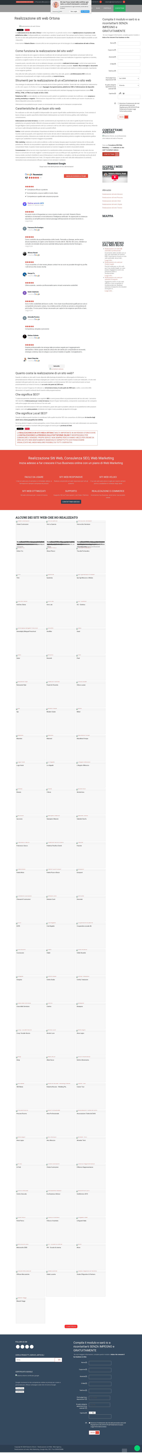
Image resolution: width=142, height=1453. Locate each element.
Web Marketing (102, 458)
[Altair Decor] (50, 1057)
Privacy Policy (19, 1388)
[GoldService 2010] (82, 1191)
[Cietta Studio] (51, 977)
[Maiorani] (49, 736)
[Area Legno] (80, 1030)
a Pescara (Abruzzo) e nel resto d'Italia (47, 2)
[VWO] (60, 11)
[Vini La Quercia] (51, 521)
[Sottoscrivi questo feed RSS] (125, 294)
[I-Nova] (49, 789)
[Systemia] (50, 575)
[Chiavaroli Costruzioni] (23, 896)
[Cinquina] (19, 977)
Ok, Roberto (85, 11)
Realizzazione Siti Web (45, 458)
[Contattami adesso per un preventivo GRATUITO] (56, 369)
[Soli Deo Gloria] (21, 602)
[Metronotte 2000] (22, 1245)
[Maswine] (19, 736)
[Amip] (18, 1057)
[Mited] (79, 709)
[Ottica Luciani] (81, 682)
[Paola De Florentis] (53, 682)
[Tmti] (18, 575)
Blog (98, 8)
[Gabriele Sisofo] (82, 816)
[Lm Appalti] (50, 762)
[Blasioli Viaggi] (21, 1298)
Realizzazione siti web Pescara (112, 197)
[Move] (78, 1245)
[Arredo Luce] (51, 1030)
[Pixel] (78, 655)
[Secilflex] (49, 628)
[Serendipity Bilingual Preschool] (27, 628)
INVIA (121, 117)
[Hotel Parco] (20, 1218)
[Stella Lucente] (51, 1271)
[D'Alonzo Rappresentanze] (85, 1164)
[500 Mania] (20, 1084)
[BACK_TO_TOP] (100, 1450)
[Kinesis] (19, 789)
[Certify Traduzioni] (82, 977)
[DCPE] (18, 923)
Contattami (109, 154)
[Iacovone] (20, 816)
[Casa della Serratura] (23, 1003)
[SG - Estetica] (81, 602)
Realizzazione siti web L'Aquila (112, 204)
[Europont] (80, 870)
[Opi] (18, 709)
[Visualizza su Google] (25, 229)
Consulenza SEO (76, 458)
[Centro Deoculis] (22, 1191)
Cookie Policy (19, 1391)
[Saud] (78, 628)
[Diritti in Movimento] (83, 1057)
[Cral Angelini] (51, 923)
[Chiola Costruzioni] (52, 1164)
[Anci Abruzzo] (51, 1137)
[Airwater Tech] (81, 1137)
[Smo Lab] (50, 602)
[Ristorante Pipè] (22, 682)
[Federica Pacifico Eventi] (54, 843)
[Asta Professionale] (53, 1111)
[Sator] (18, 655)
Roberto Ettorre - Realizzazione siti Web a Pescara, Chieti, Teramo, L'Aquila (27, 8)
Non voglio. (74, 11)
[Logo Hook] (20, 762)
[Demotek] (80, 896)
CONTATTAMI (119, 8)
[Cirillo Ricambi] (81, 950)
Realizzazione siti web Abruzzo (112, 194)
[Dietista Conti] (51, 896)
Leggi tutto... (109, 260)
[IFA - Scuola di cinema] (54, 1245)
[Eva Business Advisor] (53, 1191)
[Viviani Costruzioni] (22, 521)
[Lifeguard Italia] (81, 1218)
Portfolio (107, 8)
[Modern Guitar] (51, 709)
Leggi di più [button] (29, 221)
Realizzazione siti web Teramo (112, 208)
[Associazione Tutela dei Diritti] (86, 1111)
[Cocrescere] (21, 950)
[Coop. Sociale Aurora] (23, 1030)
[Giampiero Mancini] (53, 816)
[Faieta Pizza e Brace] (53, 870)
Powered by (55, 11)
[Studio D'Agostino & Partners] (86, 1271)
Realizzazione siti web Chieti (111, 201)
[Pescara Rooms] (22, 1111)
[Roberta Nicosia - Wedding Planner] (58, 1084)
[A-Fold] (19, 1164)
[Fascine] (79, 843)
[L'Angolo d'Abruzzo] (83, 762)
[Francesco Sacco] (22, 843)
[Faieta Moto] (20, 870)
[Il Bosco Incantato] (52, 1218)
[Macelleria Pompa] (83, 736)
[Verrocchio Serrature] (84, 521)
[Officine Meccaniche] (23, 1271)
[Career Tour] (81, 1084)
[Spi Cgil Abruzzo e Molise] (85, 575)
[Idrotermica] (80, 789)
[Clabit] (48, 950)
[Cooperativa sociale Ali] (84, 923)
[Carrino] (49, 1003)
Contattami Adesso (71, 502)
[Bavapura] (80, 1003)
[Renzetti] (49, 655)
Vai (59, 1360)
